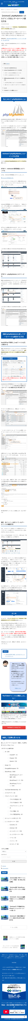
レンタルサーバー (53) (12, 821)
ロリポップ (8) (14, 844)
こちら (22, 362)
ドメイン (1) (13, 841)
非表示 (7, 63)
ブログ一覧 (21, 954)
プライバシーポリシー (19, 957)
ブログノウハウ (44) (11, 796)
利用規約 (14, 969)
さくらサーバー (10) (16, 831)
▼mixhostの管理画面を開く (7, 178)
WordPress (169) (10, 771)
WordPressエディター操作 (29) (16, 776)
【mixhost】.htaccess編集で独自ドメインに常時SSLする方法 (17, 899)
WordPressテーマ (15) (16, 780)
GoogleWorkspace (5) (11, 768)
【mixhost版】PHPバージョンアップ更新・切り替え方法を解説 (17, 879)
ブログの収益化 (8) (15, 799)
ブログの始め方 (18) (16, 802)
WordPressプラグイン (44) (15, 785)
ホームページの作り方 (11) (13, 818)
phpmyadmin (5, 868)
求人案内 (22, 956)
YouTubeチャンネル (13, 954)
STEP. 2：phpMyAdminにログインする (12, 75)
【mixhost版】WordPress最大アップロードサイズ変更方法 (17, 889)
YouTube (14, 962)
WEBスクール (4, 954)
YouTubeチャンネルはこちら (14, 727)
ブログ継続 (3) (14, 811)
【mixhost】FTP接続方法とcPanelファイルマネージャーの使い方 (17, 908)
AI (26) (7, 751)
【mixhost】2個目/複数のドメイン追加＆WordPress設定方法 (17, 918)
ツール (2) (13, 837)
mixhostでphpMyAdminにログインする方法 (13, 70)
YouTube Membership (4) (13, 789)
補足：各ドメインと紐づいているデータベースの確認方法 (15, 84)
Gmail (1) (8, 765)
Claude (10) (13, 758)
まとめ (5, 88)
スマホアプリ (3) (10, 793)
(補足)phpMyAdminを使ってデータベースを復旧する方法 (14, 79)
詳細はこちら (18, 688)
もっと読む (15, 927)
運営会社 (17, 956)
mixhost (4, 866)
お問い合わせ (10, 956)
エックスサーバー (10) (16, 834)
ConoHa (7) (13, 824)
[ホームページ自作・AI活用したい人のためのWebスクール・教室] (14, 5)
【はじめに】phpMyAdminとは (10, 67)
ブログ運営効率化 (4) (16, 814)
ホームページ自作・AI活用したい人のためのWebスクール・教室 (14, 1002)
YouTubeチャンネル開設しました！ (11, 90)
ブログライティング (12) (16, 807)
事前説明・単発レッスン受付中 (17, 1012)
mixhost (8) (13, 828)
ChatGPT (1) (14, 755)
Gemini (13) (13, 761)
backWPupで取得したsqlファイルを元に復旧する (14, 82)
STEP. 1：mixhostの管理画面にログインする (13, 72)
